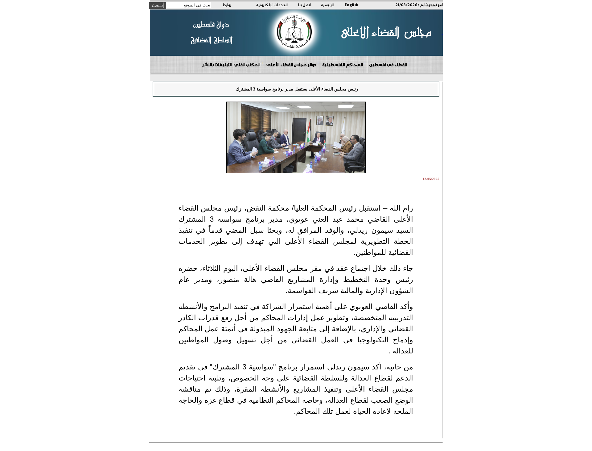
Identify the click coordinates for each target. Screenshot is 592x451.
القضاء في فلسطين (388, 64)
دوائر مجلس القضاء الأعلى (291, 64)
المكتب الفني (247, 64)
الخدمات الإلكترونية (272, 4)
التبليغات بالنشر (217, 64)
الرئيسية (327, 4)
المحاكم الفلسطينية (342, 64)
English (351, 4)
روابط (226, 4)
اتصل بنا (304, 4)
